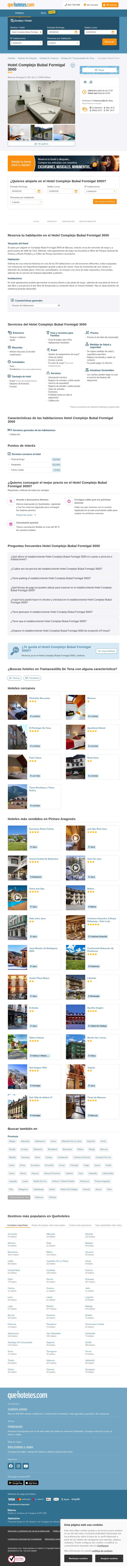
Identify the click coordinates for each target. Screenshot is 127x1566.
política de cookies (102, 1551)
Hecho (23, 1173)
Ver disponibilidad (105, 201)
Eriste (22, 1165)
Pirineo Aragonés (102, 1181)
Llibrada (91, 978)
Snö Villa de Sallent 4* (40, 1097)
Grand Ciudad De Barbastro (43, 859)
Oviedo (88, 1315)
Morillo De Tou (40, 1181)
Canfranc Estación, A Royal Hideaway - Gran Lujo (101, 919)
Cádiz (10, 1261)
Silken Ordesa (36, 1037)
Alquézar (91, 1141)
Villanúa (52, 1197)
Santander (90, 1333)
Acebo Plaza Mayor (39, 978)
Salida (90, 27)
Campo (49, 1157)
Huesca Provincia (52, 1173)
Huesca (35, 1173)
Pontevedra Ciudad (94, 1324)
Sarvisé (86, 1189)
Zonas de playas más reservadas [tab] (48, 1225)
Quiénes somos (17, 1409)
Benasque (67, 1149)
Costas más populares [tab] (80, 1225)
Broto (37, 1157)
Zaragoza (90, 1369)
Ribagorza (23, 1189)
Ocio (43, 13)
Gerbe (108, 1165)
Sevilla (88, 1342)
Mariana (91, 698)
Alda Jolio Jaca (37, 918)
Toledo (11, 1360)
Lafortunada (108, 1173)
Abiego (12, 1141)
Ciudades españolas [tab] (17, 1225)
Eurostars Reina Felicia (41, 829)
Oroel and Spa (36, 888)
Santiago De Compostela (20, 1342)
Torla (109, 1189)
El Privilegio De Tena (40, 728)
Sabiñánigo (38, 1189)
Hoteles (11, 58)
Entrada (55, 27)
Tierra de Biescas (96, 1097)
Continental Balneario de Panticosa (100, 949)
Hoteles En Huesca (48, 58)
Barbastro (38, 1149)
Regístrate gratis (24, 515)
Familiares (34, 678)
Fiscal (62, 1165)
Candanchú (63, 1157)
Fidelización (15, 1426)
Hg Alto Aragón (95, 1008)
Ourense (50, 1315)
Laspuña (13, 1181)
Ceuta (88, 1261)
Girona (49, 1279)
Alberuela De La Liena (71, 1141)
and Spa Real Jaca (97, 829)
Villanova (39, 1197)
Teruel (88, 1351)
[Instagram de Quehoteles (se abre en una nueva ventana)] (18, 1466)
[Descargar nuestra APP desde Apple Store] (32, 1483)
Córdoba (50, 1270)
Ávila (48, 1243)
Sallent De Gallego (69, 1189)
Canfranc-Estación (82, 1157)
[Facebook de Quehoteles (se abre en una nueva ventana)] (11, 1466)
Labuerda (93, 1173)
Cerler (11, 1165)
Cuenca (89, 1270)
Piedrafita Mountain (39, 698)
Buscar (109, 41)
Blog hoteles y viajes (20, 1446)
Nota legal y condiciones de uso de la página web (29, 1531)
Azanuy (24, 1149)
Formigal (74, 1165)
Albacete (50, 1234)
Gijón (10, 1279)
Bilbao (49, 1252)
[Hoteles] (21, 5)
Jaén (87, 1288)
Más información (87, 221)
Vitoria (11, 1369)
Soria (10, 1351)
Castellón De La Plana (57, 1261)
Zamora (50, 1369)
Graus (11, 1173)
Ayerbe (12, 1149)
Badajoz (89, 1243)
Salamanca (13, 1333)
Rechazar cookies (78, 1558)
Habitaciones (68, 221)
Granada (89, 1279)
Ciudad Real (14, 1270)
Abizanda (25, 1141)
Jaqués (91, 1067)
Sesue (98, 1189)
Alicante (89, 1234)
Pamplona (51, 1324)
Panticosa (84, 1181)
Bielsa (90, 888)
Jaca (81, 1173)
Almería (11, 1243)
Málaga (88, 1306)
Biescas (104, 1149)
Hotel (36, 221)
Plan (11, 1189)
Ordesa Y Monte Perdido (63, 1181)
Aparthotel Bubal (96, 728)
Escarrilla (49, 1165)
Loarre (25, 1181)
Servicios (52, 221)
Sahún (52, 1189)
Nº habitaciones (18, 38)
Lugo (10, 1306)
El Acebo (34, 1008)
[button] (110, 4)
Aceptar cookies (109, 1558)
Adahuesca (40, 1141)
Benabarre (52, 1149)
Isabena (69, 1173)
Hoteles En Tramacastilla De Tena (77, 58)
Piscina (16, 678)
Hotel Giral (93, 758)
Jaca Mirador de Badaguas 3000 (43, 949)
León (10, 1297)
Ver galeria (43, 143)
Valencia (50, 1360)
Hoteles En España (27, 58)
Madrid (49, 1306)
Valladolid (89, 1360)
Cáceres (89, 1252)
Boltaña (12, 1157)
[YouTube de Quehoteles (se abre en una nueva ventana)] (26, 1466)
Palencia (12, 1324)
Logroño (89, 1297)
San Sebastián (53, 1333)
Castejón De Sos (103, 1157)
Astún (103, 1141)
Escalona (35, 1165)
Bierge (92, 1149)
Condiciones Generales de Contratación (25, 1539)
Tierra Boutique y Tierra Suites (41, 789)
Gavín (97, 1165)
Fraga (86, 1165)
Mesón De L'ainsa (96, 1037)
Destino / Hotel (17, 27)
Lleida (49, 1297)
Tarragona (51, 1351)
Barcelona (13, 1252)
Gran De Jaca (94, 859)
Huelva (11, 1288)
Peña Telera (35, 758)
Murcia (11, 1315)
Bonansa (25, 1157)
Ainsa (53, 1141)
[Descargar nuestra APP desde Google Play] (15, 1483)
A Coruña (12, 1234)
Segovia (50, 1342)
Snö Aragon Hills (38, 1067)
